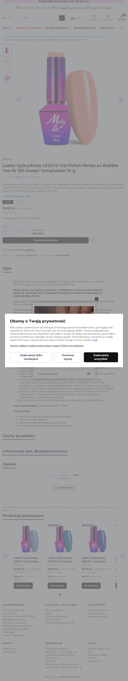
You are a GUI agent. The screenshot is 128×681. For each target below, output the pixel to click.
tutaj (94, 340)
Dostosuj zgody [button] (68, 357)
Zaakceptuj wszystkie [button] (100, 357)
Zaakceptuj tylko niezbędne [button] (31, 357)
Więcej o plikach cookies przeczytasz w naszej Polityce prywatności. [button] (47, 345)
